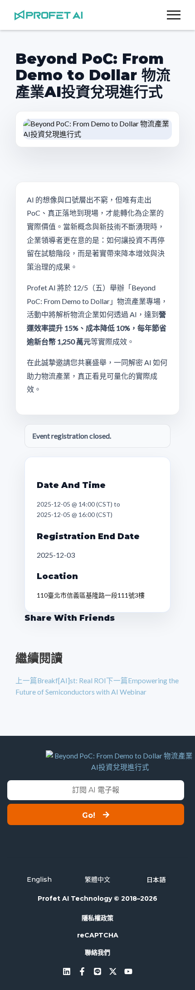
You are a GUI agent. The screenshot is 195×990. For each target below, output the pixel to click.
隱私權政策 (97, 918)
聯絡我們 (97, 952)
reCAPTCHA (97, 935)
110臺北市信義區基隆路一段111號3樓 (91, 595)
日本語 (156, 879)
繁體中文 (97, 879)
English (39, 879)
